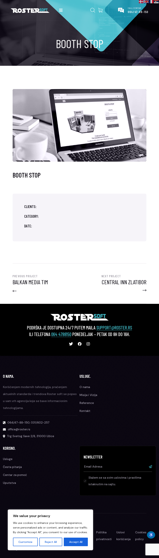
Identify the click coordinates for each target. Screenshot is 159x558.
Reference (87, 403)
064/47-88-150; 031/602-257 (28, 423)
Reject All (51, 542)
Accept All (75, 542)
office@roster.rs (19, 429)
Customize (25, 542)
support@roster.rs (114, 327)
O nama (85, 387)
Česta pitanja (12, 467)
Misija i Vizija (88, 395)
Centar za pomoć (15, 475)
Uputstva (9, 483)
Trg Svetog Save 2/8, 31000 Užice (30, 436)
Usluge (7, 459)
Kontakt (85, 411)
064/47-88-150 (138, 12)
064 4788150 (61, 334)
